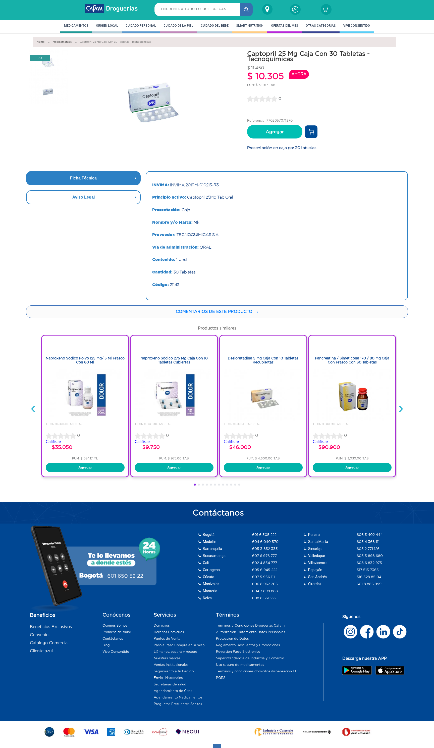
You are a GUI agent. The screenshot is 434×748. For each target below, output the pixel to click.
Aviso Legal (83, 197)
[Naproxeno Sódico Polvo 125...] (85, 420)
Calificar (53, 441)
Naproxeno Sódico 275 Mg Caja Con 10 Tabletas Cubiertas (174, 360)
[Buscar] (246, 9)
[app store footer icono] (389, 670)
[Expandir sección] (217, 746)
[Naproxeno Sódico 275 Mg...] (174, 420)
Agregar (275, 131)
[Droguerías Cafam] (111, 9)
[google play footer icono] (358, 670)
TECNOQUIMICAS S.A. (64, 424)
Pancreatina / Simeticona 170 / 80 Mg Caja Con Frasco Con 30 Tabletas (352, 360)
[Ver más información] (311, 131)
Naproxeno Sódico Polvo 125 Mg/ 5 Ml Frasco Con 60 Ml (85, 360)
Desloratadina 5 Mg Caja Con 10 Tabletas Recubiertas (263, 360)
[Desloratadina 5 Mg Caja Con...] (263, 420)
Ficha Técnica (83, 178)
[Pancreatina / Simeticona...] (352, 420)
